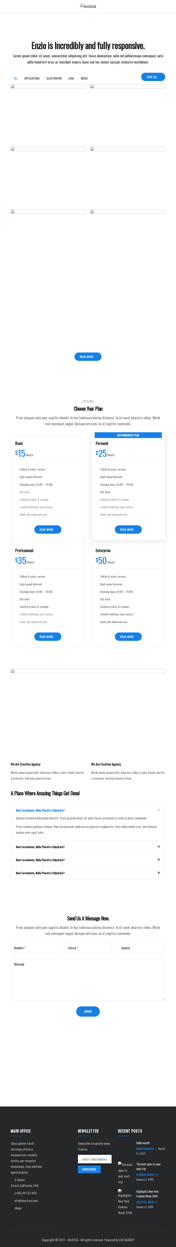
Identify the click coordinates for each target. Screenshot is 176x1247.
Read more (87, 356)
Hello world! (142, 1142)
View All (152, 77)
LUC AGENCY (126, 1239)
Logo (98, 136)
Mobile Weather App (30, 249)
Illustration (23, 136)
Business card (106, 124)
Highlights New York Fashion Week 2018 (147, 1193)
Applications (24, 199)
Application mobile (29, 124)
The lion (102, 187)
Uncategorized (145, 1149)
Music (105, 136)
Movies (150, 1174)
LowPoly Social (106, 249)
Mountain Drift (27, 187)
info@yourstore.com (26, 1200)
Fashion (140, 1174)
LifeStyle (141, 1202)
